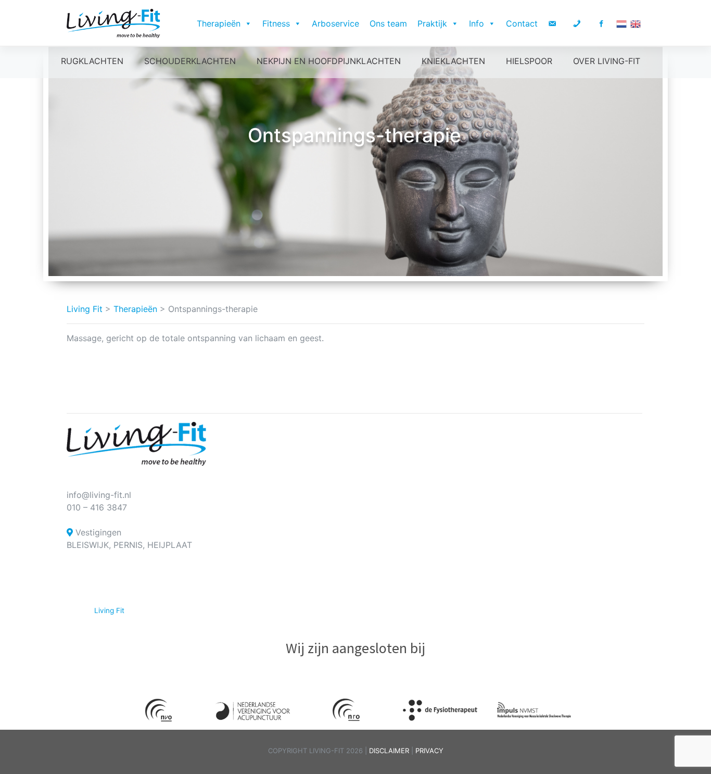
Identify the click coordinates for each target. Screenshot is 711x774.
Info (476, 23)
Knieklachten (453, 61)
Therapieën (218, 23)
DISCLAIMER (390, 750)
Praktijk (432, 23)
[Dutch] (623, 23)
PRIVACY (429, 750)
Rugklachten (92, 61)
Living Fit (109, 610)
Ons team (388, 23)
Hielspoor (529, 61)
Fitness (276, 23)
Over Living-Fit (606, 61)
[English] (637, 23)
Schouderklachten (190, 61)
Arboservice (335, 23)
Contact (522, 23)
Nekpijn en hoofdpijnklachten (329, 61)
